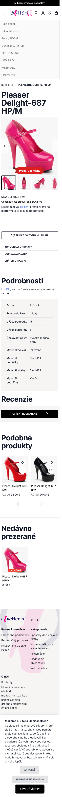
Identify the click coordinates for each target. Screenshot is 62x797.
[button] (8, 182)
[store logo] (21, 13)
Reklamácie (37, 653)
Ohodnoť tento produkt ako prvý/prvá (21, 201)
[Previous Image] (4, 146)
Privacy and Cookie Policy (13, 647)
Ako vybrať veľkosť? (18, 247)
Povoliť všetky (30, 789)
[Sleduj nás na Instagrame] (31, 620)
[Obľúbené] (50, 13)
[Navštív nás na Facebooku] (37, 620)
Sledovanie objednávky (37, 661)
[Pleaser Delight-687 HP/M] (15, 560)
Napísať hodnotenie (25, 413)
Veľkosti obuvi (39, 668)
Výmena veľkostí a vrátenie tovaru (42, 646)
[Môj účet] (43, 13)
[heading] (29, 280)
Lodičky (6, 289)
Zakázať (29, 769)
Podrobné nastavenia (30, 779)
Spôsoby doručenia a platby (43, 637)
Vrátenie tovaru (15, 260)
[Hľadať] (36, 13)
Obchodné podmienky (15, 635)
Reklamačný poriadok (14, 640)
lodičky (24, 206)
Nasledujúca (37, 504)
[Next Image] (55, 146)
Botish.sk (7, 84)
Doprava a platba (16, 253)
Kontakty (6, 682)
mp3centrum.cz (11, 695)
